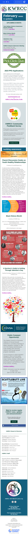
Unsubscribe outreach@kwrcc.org (14, 523)
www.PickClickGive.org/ (14, 96)
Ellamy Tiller (15, 463)
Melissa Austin (14, 461)
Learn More (12, 29)
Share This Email (15, 425)
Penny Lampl (19, 460)
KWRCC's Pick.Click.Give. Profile (14, 99)
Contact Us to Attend (8, 49)
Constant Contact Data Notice (16, 524)
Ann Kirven (15, 465)
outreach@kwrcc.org (15, 526)
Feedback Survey (14, 142)
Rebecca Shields (15, 458)
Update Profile (8, 524)
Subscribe (14, 421)
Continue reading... (7, 196)
